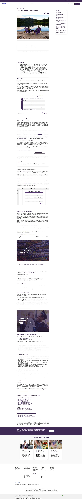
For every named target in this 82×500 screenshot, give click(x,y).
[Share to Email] (45, 13)
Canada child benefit (22, 138)
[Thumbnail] (17, 190)
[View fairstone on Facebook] (15, 482)
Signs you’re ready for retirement (23, 401)
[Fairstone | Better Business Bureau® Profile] (64, 496)
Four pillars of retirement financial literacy (24, 399)
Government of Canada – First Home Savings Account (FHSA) (25, 415)
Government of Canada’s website (38, 389)
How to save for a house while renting (25, 307)
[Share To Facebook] (44, 13)
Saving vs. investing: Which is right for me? (24, 404)
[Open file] (43, 188)
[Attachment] (17, 193)
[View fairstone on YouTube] (19, 482)
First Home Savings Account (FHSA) (29, 272)
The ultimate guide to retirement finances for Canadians (26, 397)
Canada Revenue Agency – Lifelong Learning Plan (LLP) (24, 409)
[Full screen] (42, 188)
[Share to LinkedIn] (47, 13)
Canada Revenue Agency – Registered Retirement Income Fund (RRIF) (26, 410)
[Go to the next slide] (64, 450)
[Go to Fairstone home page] (5, 3)
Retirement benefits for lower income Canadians (25, 403)
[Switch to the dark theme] (40, 188)
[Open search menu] (68, 3)
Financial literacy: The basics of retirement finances (25, 398)
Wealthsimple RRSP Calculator (21, 414)
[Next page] (24, 188)
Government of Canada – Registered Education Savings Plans (25, 416)
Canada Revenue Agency (23, 390)
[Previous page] (19, 188)
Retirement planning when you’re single (24, 402)
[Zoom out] (30, 188)
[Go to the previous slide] (17, 450)
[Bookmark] (17, 192)
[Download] (45, 188)
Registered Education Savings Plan (24, 338)
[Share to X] (48, 13)
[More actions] (48, 188)
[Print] (46, 188)
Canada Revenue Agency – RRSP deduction (23, 411)
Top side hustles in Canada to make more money (27, 380)
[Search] (17, 188)
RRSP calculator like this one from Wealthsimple (25, 231)
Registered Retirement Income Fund (29, 183)
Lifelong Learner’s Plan (24, 171)
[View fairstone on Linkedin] (18, 482)
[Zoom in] (34, 188)
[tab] (17, 190)
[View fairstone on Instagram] (17, 482)
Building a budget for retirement (23, 400)
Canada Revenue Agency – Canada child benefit (23, 408)
